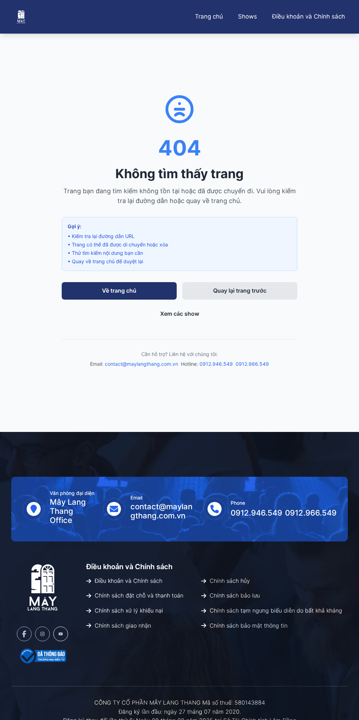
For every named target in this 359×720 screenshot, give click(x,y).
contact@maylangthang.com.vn (141, 364)
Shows (247, 16)
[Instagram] (42, 634)
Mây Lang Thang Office (68, 511)
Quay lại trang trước (239, 290)
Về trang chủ (119, 290)
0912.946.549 (216, 364)
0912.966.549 (252, 364)
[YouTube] (60, 634)
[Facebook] (24, 634)
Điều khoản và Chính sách (308, 16)
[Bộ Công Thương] (42, 656)
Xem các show (179, 313)
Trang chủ (209, 16)
